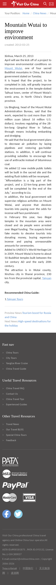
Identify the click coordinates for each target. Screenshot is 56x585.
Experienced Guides (16, 404)
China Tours (12, 352)
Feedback (11, 440)
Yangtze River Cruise (17, 363)
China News (39, 13)
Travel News (12, 424)
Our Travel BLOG (15, 429)
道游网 (15, 573)
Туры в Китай (9, 568)
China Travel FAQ (15, 388)
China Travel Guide (16, 369)
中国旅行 (28, 568)
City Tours (11, 358)
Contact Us (12, 394)
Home (26, 13)
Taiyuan (46, 278)
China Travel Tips (15, 399)
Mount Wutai (13, 68)
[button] (28, 4)
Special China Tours (16, 435)
